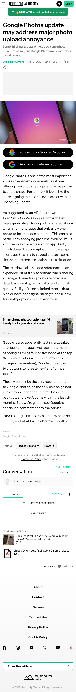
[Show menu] (3, 3)
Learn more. (65, 18)
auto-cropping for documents (26, 392)
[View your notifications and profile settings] (69, 494)
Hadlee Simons (15, 61)
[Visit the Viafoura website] (65, 566)
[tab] (13, 494)
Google (6, 436)
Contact (38, 597)
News (6, 431)
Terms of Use (38, 617)
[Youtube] (31, 648)
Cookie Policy (38, 637)
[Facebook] (4, 648)
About (38, 587)
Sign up (67, 467)
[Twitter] (44, 648)
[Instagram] (18, 648)
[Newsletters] (58, 648)
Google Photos (14, 176)
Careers (38, 607)
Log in (58, 467)
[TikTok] (71, 648)
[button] (38, 3)
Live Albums (33, 397)
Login (68, 3)
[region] (38, 517)
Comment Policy (31, 459)
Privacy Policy (38, 627)
